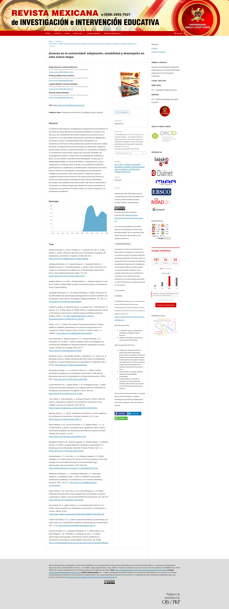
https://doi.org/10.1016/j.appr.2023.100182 (66, 451)
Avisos (67, 33)
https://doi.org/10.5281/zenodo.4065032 (71, 365)
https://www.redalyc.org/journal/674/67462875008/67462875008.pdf (76, 514)
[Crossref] (158, 211)
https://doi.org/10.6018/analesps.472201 (65, 350)
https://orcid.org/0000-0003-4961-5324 (61, 97)
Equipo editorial (93, 33)
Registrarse (173, 2)
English (154, 48)
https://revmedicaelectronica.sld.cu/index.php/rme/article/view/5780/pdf (78, 543)
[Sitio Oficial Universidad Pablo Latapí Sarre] (165, 116)
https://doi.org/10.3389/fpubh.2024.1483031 (74, 333)
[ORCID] (164, 142)
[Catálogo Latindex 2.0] (161, 166)
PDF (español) (123, 112)
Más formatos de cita (123, 153)
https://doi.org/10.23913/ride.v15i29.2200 (70, 379)
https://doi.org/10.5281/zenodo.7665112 (65, 419)
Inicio (51, 41)
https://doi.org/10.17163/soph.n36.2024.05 (66, 500)
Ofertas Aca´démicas (112, 33)
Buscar (179, 33)
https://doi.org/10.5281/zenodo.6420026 (65, 302)
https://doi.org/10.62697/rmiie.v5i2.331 (69, 105)
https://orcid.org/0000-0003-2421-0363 (61, 72)
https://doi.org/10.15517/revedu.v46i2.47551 (67, 276)
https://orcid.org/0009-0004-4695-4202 (61, 80)
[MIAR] (166, 185)
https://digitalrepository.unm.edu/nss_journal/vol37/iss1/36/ (73, 468)
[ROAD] (161, 203)
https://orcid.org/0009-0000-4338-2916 (61, 89)
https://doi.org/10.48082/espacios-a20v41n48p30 (68, 259)
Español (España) (158, 52)
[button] (121, 413)
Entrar (181, 2)
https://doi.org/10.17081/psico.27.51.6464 (66, 393)
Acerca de (78, 33)
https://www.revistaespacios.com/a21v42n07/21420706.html (73, 408)
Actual (47, 33)
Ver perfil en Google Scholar (166, 305)
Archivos (57, 33)
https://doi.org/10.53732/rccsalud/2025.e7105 (67, 436)
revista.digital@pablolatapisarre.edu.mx (65, 572)
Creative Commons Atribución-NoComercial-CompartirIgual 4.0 (128, 218)
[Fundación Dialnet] (162, 176)
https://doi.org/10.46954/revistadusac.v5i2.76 (77, 525)
